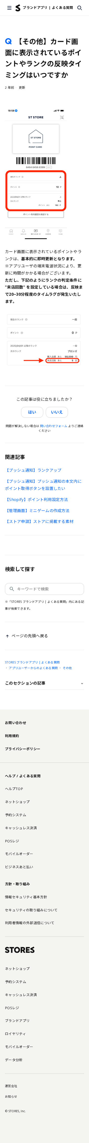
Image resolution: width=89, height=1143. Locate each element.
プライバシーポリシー (22, 748)
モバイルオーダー (19, 853)
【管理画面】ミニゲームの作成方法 (37, 510)
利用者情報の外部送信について (29, 922)
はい (32, 412)
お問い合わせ (15, 722)
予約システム (15, 815)
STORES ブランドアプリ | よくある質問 (32, 662)
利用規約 (12, 735)
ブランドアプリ (17, 1020)
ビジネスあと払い (19, 867)
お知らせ (11, 1096)
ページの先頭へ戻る (30, 636)
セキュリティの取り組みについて (31, 910)
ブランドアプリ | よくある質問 (48, 7)
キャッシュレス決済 (21, 828)
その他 (67, 668)
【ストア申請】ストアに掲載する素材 (39, 521)
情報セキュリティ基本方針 (26, 897)
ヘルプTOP (14, 788)
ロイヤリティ (15, 1033)
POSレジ (12, 841)
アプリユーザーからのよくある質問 (33, 668)
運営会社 (11, 1086)
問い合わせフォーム (53, 426)
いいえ (57, 412)
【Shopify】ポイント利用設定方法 (36, 499)
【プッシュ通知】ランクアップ (33, 470)
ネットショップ (17, 801)
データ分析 (14, 1059)
